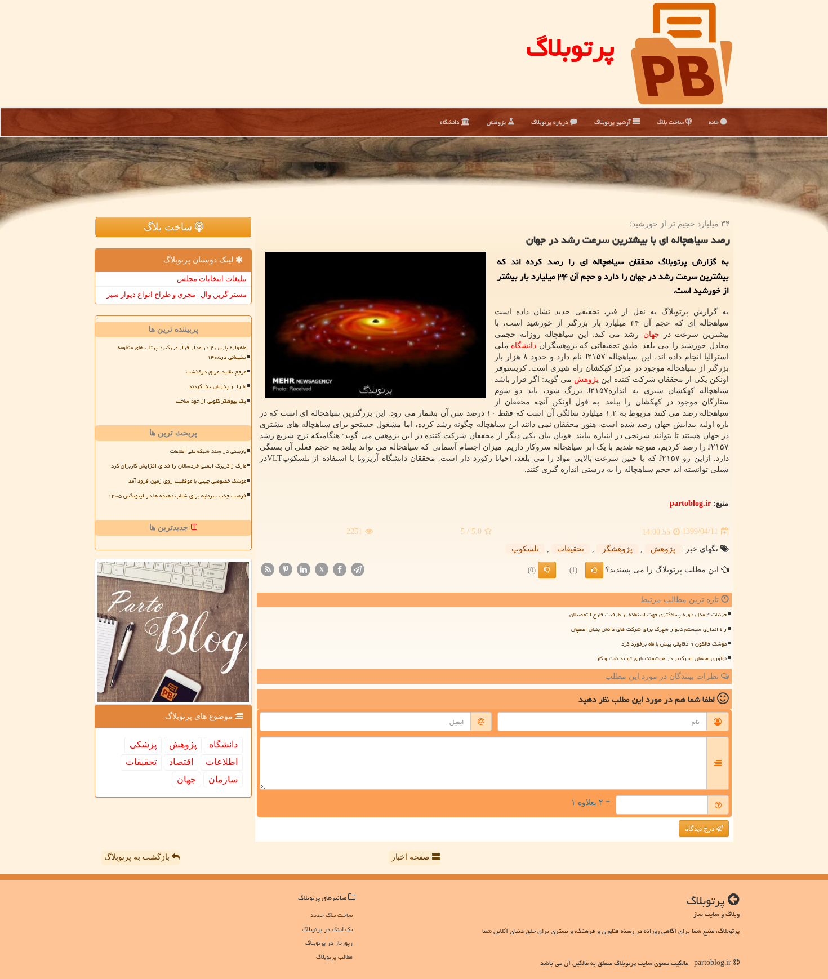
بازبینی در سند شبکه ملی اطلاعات (208, 451)
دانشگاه (450, 122)
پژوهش (497, 122)
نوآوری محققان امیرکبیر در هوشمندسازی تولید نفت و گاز (661, 658)
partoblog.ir (690, 503)
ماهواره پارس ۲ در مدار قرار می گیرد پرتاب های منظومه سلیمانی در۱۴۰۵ (182, 352)
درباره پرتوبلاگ (550, 122)
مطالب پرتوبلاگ (334, 957)
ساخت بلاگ (671, 122)
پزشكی (143, 744)
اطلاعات (222, 762)
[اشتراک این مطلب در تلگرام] (358, 568)
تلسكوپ (525, 549)
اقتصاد (181, 762)
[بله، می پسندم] (594, 570)
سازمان (223, 779)
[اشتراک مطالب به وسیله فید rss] (267, 568)
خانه (714, 122)
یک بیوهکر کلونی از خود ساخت (211, 401)
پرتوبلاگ (570, 47)
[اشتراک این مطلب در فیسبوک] (340, 568)
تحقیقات (570, 549)
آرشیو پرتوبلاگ (613, 122)
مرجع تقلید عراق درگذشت (216, 371)
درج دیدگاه (700, 829)
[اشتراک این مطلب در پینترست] (285, 568)
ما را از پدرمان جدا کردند (217, 386)
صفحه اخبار (411, 857)
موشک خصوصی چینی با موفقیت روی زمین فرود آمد (187, 481)
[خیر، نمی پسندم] (547, 570)
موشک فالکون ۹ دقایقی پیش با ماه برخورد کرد (674, 643)
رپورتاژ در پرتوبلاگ (329, 943)
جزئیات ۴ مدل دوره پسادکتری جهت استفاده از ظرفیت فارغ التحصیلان (648, 614)
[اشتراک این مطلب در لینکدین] (303, 568)
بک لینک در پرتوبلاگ (327, 929)
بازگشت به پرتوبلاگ (138, 857)
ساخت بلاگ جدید (331, 915)
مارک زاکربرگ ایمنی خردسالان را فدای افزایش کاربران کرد (178, 465)
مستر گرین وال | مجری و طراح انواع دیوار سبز (176, 294)
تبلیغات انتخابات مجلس (212, 278)
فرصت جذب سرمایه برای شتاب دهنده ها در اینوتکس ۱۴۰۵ (177, 495)
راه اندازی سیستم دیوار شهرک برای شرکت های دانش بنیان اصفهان (649, 629)
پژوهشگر (617, 549)
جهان (651, 334)
